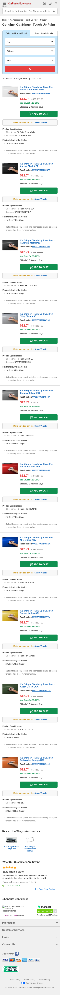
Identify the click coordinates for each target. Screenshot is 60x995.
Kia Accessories (16, 20)
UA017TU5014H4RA (41, 470)
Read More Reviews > (48, 889)
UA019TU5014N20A (41, 764)
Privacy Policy (44, 980)
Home (4, 20)
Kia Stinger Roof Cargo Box (11, 848)
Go (30, 69)
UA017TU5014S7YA (41, 617)
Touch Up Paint (31, 20)
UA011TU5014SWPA (41, 93)
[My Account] (50, 3)
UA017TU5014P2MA (41, 247)
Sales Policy (15, 980)
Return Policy (29, 980)
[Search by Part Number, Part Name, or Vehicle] (54, 11)
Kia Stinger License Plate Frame (30, 849)
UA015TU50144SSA (41, 320)
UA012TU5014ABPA (41, 170)
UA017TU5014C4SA (41, 397)
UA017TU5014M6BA (41, 544)
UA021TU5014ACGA (41, 691)
